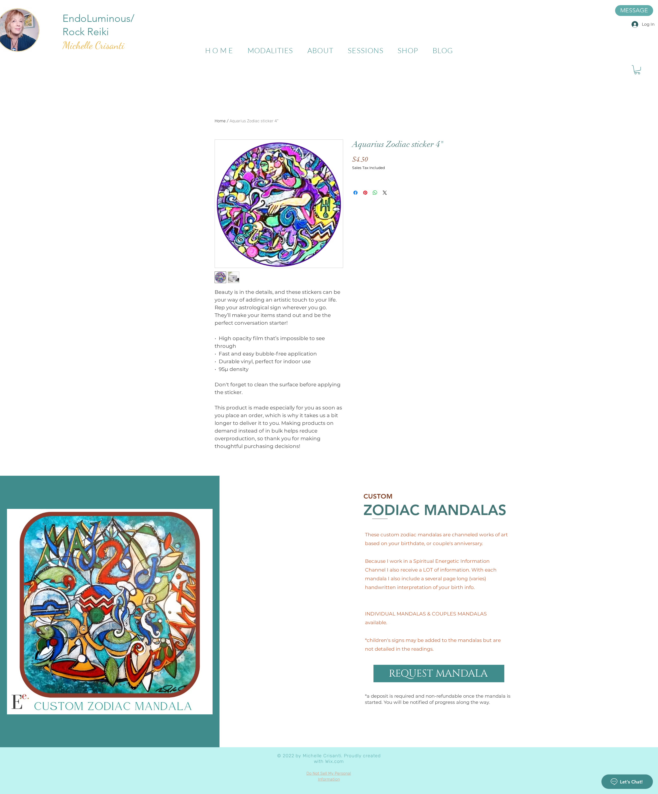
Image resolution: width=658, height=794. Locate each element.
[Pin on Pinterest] (365, 193)
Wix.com (334, 761)
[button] (637, 69)
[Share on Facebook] (355, 193)
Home (220, 120)
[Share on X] (385, 193)
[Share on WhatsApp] (375, 193)
